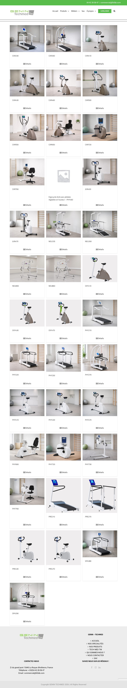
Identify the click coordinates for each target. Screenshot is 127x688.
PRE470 (52, 568)
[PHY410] (27, 402)
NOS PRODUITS (95, 647)
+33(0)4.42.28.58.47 (36, 670)
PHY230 (52, 375)
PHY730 (88, 464)
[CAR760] (27, 172)
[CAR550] (27, 127)
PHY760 (15, 508)
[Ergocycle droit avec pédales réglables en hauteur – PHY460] (63, 176)
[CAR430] (27, 83)
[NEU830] (27, 268)
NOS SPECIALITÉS (95, 644)
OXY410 (88, 285)
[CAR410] (100, 38)
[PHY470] (100, 402)
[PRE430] (27, 547)
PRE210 (52, 516)
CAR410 (88, 55)
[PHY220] (27, 357)
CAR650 (52, 144)
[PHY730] (100, 447)
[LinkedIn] (99, 667)
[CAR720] (100, 127)
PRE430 (15, 568)
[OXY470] (63, 313)
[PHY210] (100, 313)
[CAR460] (63, 83)
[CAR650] (63, 127)
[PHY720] (63, 447)
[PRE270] (100, 495)
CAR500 (88, 100)
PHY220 (15, 374)
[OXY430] (27, 313)
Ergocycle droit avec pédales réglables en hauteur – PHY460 (61, 198)
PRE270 (88, 516)
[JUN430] (100, 172)
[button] (114, 10)
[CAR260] (63, 38)
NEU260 (88, 241)
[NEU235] (63, 224)
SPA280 (88, 561)
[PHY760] (27, 491)
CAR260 (52, 55)
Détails (28, 64)
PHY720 (52, 464)
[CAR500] (100, 83)
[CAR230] (27, 38)
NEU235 (52, 241)
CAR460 (52, 100)
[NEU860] (63, 268)
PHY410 (15, 419)
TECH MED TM (95, 649)
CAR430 (15, 100)
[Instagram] (96, 667)
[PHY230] (63, 358)
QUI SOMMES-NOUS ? (96, 652)
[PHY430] (63, 402)
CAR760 (15, 189)
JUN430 (88, 189)
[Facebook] (92, 667)
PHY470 (88, 419)
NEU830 (15, 285)
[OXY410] (100, 268)
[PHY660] (27, 447)
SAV (95, 658)
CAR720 (88, 144)
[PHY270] (100, 357)
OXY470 (52, 330)
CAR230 (15, 55)
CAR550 (15, 144)
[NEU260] (100, 224)
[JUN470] (27, 224)
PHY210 (88, 330)
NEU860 (52, 285)
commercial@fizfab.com (110, 2)
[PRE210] (63, 495)
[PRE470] (63, 547)
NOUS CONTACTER (96, 655)
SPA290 (15, 613)
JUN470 (15, 241)
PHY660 (15, 464)
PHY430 (52, 419)
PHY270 (88, 374)
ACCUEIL (95, 641)
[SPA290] (27, 596)
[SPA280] (100, 543)
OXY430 (15, 330)
